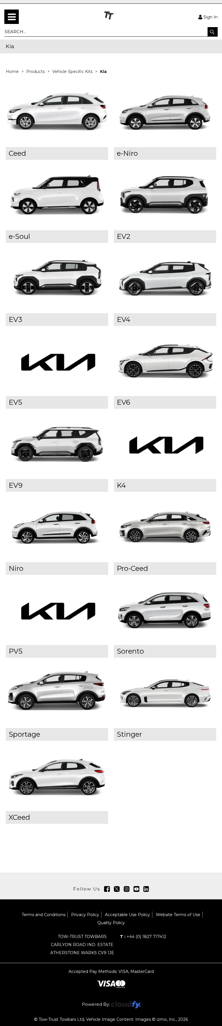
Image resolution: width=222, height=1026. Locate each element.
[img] (107, 889)
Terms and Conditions (43, 914)
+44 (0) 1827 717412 (143, 936)
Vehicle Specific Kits (73, 71)
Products (36, 71)
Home (13, 71)
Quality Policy (111, 922)
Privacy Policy (85, 914)
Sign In (211, 16)
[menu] (11, 17)
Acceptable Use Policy (127, 914)
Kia (103, 71)
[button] (213, 31)
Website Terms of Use (178, 914)
